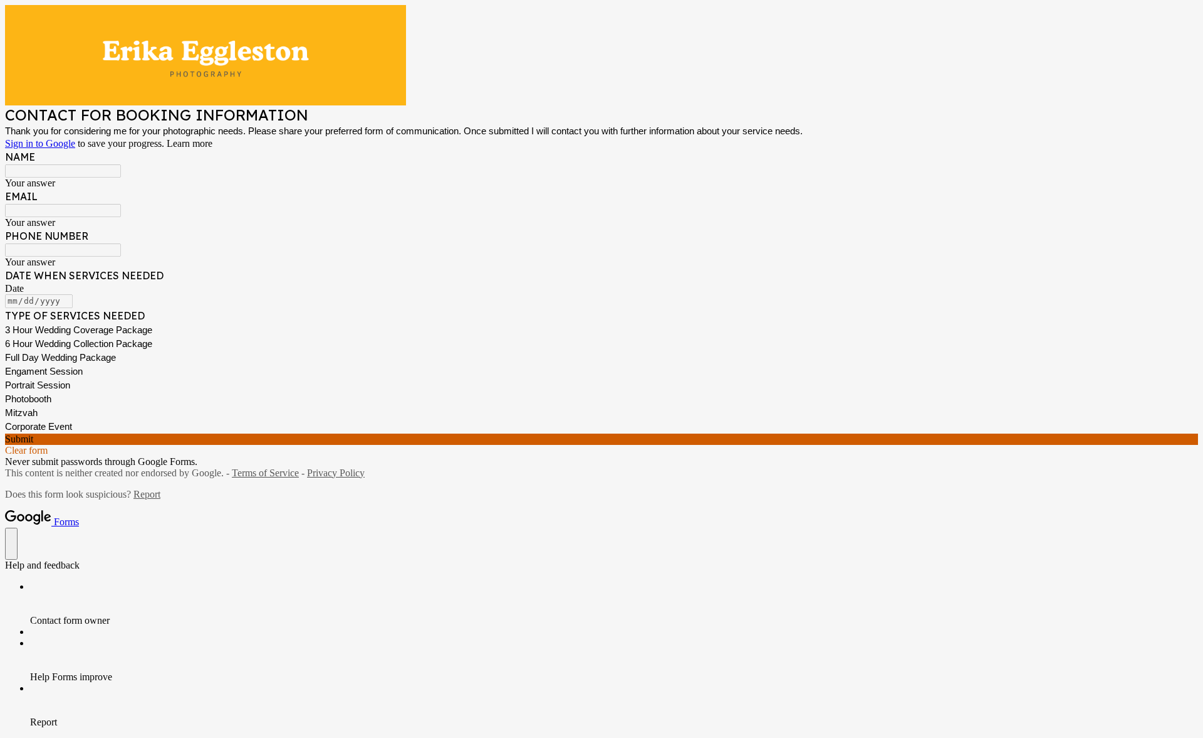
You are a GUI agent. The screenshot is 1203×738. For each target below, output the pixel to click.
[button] (601, 439)
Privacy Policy (336, 473)
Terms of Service (265, 473)
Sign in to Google (40, 143)
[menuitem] (614, 603)
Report (146, 494)
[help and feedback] (11, 544)
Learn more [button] (189, 143)
